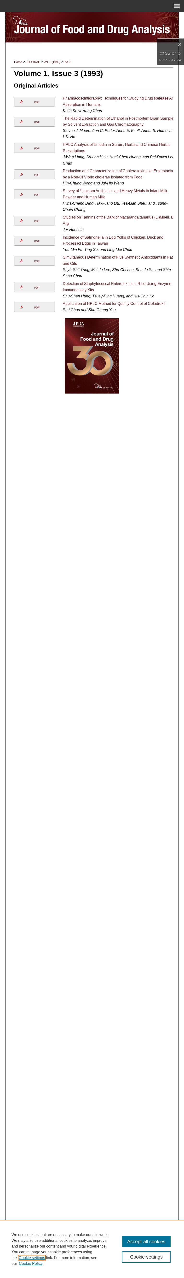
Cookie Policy (31, 1263)
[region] (92, 1249)
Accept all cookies (146, 1241)
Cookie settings (32, 1258)
